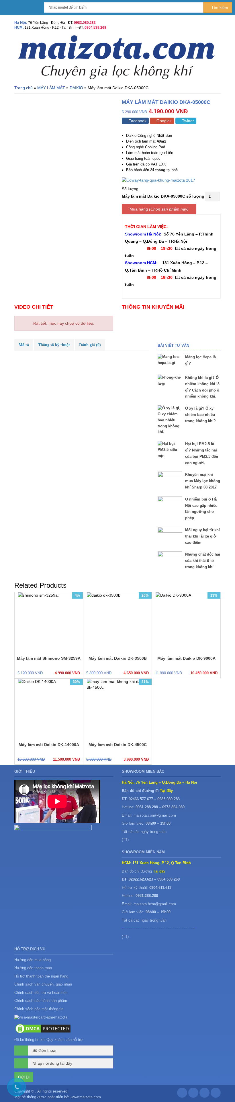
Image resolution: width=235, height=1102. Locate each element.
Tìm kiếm (219, 7)
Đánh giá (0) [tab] (90, 345)
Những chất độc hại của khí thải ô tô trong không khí (202, 560)
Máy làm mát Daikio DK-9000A (186, 658)
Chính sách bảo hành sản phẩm (41, 1000)
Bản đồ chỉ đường (143, 871)
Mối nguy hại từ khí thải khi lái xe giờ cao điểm (202, 536)
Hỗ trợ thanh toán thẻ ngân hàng (41, 976)
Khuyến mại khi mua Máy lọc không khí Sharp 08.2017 (202, 480)
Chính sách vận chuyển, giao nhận (43, 984)
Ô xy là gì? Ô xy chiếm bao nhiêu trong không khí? (200, 414)
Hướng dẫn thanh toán (33, 968)
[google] (193, 1094)
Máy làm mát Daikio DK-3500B (118, 658)
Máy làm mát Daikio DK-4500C (118, 744)
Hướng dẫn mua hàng (32, 960)
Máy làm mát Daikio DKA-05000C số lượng (163, 196)
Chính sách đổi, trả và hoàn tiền (40, 992)
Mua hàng (139, 209)
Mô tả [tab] (24, 345)
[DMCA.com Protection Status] (43, 1028)
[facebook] (182, 1094)
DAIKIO (76, 87)
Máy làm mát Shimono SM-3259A (49, 658)
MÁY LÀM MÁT (51, 87)
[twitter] (204, 1094)
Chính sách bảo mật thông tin (38, 1009)
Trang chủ (23, 87)
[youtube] (216, 1094)
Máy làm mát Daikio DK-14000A (49, 744)
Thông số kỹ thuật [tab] (54, 345)
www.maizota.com (86, 1097)
